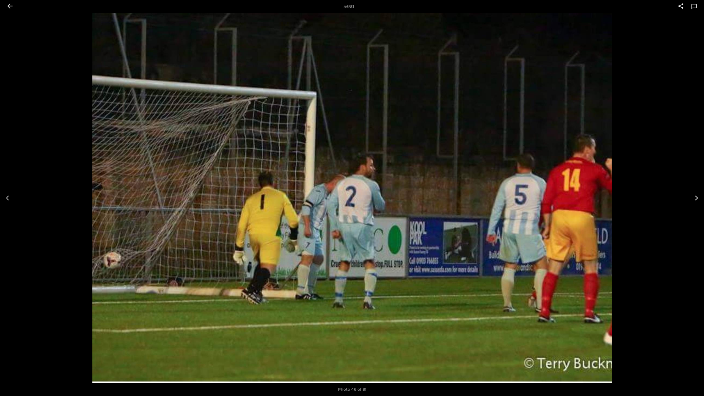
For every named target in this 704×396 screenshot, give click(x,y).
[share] (681, 6)
